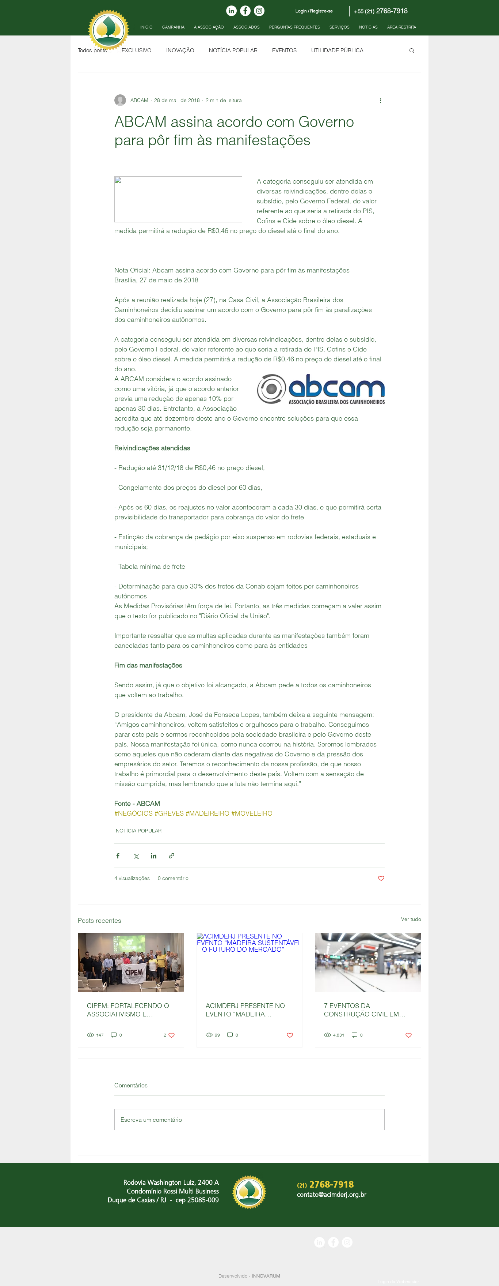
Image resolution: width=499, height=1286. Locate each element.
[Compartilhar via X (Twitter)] (135, 855)
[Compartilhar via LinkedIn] (153, 855)
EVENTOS (284, 50)
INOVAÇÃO (180, 50)
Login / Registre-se (314, 11)
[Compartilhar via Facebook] (117, 855)
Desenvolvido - (249, 1276)
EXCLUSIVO (137, 50)
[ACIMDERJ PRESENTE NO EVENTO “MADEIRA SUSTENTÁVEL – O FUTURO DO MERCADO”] (249, 962)
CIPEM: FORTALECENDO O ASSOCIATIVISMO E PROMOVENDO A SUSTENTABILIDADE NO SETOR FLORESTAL (128, 1009)
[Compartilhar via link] (171, 855)
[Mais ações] (380, 100)
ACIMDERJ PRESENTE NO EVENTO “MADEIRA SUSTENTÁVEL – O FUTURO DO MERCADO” (248, 1009)
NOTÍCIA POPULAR (233, 50)
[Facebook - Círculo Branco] (245, 10)
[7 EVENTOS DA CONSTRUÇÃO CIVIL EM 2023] (368, 962)
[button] (411, 50)
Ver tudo (411, 919)
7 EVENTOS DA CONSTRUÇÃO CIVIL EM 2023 (361, 1009)
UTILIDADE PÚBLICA (337, 50)
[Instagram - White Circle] (259, 10)
